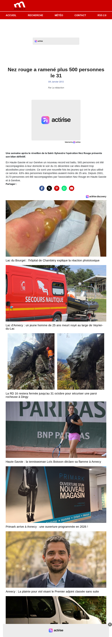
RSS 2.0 (102, 15)
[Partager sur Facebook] (41, 189)
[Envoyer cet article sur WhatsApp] (63, 189)
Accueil (11, 15)
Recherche (35, 15)
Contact (80, 15)
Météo (59, 15)
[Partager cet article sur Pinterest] (56, 189)
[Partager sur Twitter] (48, 189)
